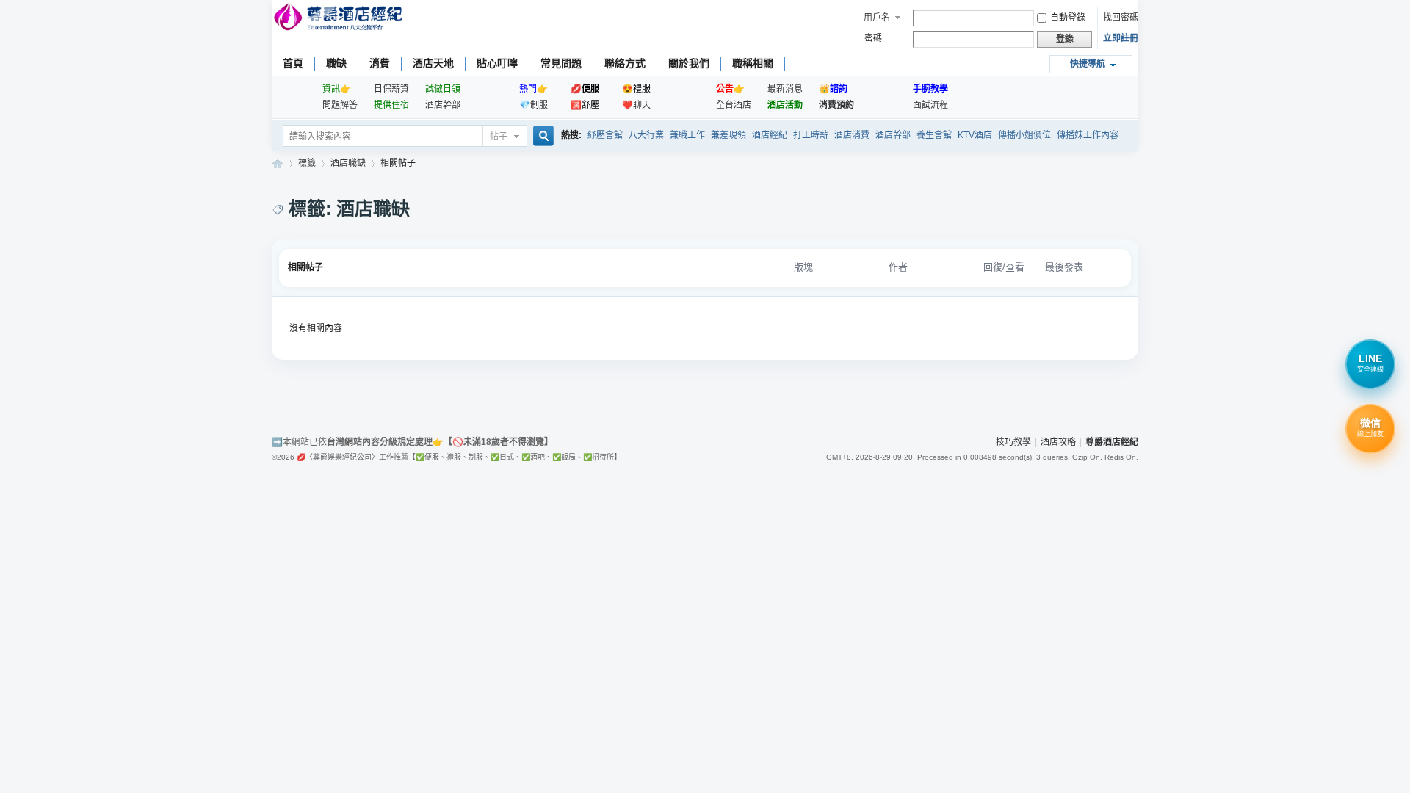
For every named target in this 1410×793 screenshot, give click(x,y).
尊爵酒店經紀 (277, 163)
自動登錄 (1067, 17)
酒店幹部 (442, 105)
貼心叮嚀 (497, 63)
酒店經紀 (769, 135)
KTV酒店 (975, 135)
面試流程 (930, 105)
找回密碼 (1120, 17)
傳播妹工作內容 (1087, 135)
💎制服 (533, 105)
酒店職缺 (348, 163)
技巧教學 (1013, 442)
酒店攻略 (1058, 442)
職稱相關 (752, 63)
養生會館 (934, 135)
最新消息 (785, 89)
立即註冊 (1120, 38)
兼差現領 (728, 135)
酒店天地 (433, 63)
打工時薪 (810, 135)
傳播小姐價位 (1024, 135)
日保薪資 (391, 89)
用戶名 (877, 17)
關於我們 (688, 63)
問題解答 (340, 105)
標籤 (307, 163)
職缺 (336, 63)
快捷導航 (1087, 64)
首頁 (293, 63)
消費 (379, 63)
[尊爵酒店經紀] (340, 18)
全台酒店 (733, 105)
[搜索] (541, 136)
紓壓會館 (605, 135)
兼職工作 (687, 135)
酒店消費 (852, 135)
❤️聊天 (636, 105)
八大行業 (646, 135)
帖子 (498, 136)
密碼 (873, 38)
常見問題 (561, 63)
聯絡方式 (625, 63)
